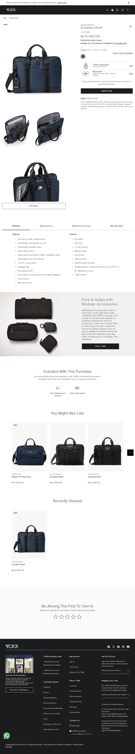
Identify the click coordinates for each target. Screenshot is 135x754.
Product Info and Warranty (53, 708)
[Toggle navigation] (127, 10)
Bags (4, 18)
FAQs (45, 719)
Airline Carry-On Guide (51, 714)
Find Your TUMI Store (18, 690)
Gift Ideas (73, 707)
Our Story (73, 686)
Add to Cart (107, 91)
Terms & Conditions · (64, 745)
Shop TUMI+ (100, 346)
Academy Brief (56, 477)
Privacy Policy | (78, 745)
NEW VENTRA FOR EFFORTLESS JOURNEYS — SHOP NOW (31, 3)
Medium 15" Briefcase (21, 477)
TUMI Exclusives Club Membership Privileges (52, 663)
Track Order (74, 667)
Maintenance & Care (81, 226)
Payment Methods (50, 698)
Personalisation (75, 696)
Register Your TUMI (77, 672)
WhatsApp (75, 726)
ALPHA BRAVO (55, 474)
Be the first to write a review (91, 40)
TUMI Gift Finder (76, 702)
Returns (46, 692)
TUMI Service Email (79, 731)
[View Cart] (122, 10)
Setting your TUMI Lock (52, 724)
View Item (29, 465)
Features (16, 226)
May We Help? (116, 226)
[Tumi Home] (10, 10)
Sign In (72, 662)
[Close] (128, 2)
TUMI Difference (76, 691)
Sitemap (9, 747)
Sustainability (75, 712)
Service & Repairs (50, 703)
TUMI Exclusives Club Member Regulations (51, 672)
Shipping (46, 687)
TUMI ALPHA (16, 474)
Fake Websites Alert (51, 729)
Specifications (46, 226)
